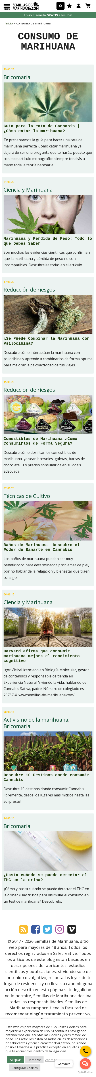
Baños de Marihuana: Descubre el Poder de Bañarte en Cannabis (42, 547)
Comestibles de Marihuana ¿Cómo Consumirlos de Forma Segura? (40, 441)
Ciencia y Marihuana (28, 189)
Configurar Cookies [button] (25, 1068)
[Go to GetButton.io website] (85, 1072)
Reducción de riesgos (29, 289)
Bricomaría (17, 77)
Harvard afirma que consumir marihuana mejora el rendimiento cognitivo (42, 656)
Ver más (51, 1060)
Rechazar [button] (34, 1060)
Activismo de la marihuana (36, 719)
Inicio (9, 23)
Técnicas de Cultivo (27, 496)
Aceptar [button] (15, 1060)
